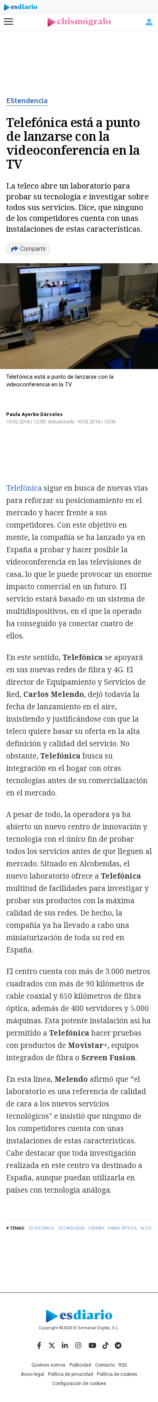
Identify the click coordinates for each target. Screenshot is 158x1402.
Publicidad (80, 1365)
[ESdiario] (21, 8)
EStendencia (27, 100)
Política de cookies (117, 1374)
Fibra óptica (122, 1228)
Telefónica (41, 1228)
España (96, 1228)
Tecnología (71, 1228)
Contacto (105, 1365)
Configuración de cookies (79, 1383)
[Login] (149, 22)
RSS (122, 1365)
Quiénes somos (48, 1365)
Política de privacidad (70, 1374)
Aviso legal (32, 1374)
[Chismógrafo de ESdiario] (79, 22)
